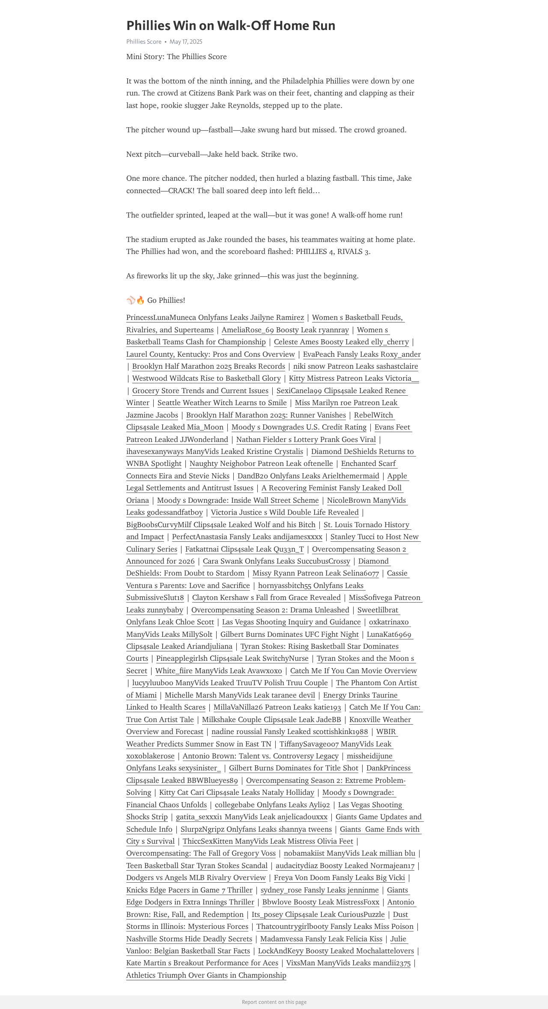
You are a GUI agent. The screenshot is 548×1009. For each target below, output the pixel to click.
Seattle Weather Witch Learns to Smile (222, 402)
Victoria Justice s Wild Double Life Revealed (285, 512)
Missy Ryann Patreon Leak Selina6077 (316, 573)
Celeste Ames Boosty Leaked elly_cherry (341, 341)
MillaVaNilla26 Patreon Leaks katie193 (277, 707)
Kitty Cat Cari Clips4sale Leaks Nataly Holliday (236, 792)
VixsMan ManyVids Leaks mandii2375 (348, 962)
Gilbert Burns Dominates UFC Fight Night (289, 634)
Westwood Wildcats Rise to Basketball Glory (206, 378)
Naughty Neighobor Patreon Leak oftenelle (261, 463)
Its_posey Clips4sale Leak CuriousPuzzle (318, 914)
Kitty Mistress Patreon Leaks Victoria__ (354, 378)
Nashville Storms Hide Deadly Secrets (189, 938)
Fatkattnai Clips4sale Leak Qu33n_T (244, 549)
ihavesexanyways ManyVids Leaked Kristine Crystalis (214, 451)
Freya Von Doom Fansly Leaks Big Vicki (339, 877)
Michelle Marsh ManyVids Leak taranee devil (240, 695)
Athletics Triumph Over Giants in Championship (206, 975)
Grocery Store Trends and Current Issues (200, 390)
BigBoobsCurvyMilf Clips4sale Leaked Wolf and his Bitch (221, 524)
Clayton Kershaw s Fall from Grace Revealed (266, 597)
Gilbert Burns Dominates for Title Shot (293, 768)
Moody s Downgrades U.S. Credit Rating (299, 427)
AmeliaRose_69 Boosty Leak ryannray (285, 329)
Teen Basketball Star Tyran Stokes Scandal (197, 865)
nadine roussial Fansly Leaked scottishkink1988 (289, 731)
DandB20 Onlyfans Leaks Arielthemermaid (308, 476)
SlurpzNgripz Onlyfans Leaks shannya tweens (256, 829)
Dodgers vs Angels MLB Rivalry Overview (196, 877)
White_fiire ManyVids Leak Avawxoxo (218, 670)
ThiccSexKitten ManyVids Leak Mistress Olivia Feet (268, 841)
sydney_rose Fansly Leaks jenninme (320, 890)
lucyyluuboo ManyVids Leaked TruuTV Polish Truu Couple (230, 682)
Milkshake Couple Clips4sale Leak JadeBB (271, 719)
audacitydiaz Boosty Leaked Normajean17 (345, 865)
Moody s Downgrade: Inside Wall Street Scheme (238, 500)
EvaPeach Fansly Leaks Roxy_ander (362, 354)
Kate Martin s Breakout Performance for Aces (202, 962)
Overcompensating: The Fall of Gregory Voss (201, 853)
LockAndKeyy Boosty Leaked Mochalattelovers (336, 950)
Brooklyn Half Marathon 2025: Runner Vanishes (266, 415)
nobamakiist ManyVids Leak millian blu (349, 853)
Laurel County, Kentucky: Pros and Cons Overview (210, 354)
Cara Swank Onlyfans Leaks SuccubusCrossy (276, 561)
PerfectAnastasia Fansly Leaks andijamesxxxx (247, 536)
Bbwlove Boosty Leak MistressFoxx (320, 902)
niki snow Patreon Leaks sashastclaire (355, 366)
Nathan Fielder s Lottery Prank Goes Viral (306, 439)
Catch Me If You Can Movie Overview (353, 670)
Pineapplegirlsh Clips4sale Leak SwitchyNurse (232, 658)
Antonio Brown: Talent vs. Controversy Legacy (261, 756)
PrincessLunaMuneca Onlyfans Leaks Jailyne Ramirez (215, 317)
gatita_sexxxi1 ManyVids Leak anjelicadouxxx (252, 816)
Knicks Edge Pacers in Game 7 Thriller (189, 890)
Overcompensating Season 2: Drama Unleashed (270, 610)
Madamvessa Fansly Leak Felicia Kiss (321, 938)
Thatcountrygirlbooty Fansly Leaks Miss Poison (335, 926)
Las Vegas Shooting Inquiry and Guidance (291, 622)
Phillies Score (143, 41)
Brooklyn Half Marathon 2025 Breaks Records (208, 366)
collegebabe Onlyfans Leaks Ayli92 (272, 804)
